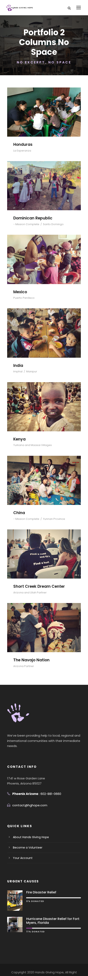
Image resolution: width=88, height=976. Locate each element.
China (44, 474)
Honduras (44, 106)
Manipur (31, 371)
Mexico (44, 253)
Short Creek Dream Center (44, 548)
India (44, 327)
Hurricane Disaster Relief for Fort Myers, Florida (52, 920)
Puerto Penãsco (24, 298)
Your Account (23, 858)
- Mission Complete (26, 224)
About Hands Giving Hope (31, 837)
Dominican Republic (44, 180)
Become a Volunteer (27, 847)
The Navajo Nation (44, 622)
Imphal (18, 371)
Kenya (44, 401)
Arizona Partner (23, 666)
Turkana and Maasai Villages (32, 445)
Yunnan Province (54, 519)
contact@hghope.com (29, 805)
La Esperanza (22, 151)
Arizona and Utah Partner (30, 592)
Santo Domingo (53, 224)
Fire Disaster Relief (41, 892)
